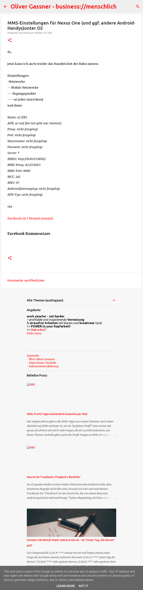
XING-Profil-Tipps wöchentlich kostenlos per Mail (57, 414)
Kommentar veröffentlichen (26, 280)
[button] (9, 40)
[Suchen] (138, 6)
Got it (83, 586)
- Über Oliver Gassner (41, 359)
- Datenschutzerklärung (43, 366)
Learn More (65, 586)
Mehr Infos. (34, 333)
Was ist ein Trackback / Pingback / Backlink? (53, 477)
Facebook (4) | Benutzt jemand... (30, 218)
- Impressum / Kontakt (41, 362)
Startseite (33, 355)
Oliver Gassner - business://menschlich (63, 6)
